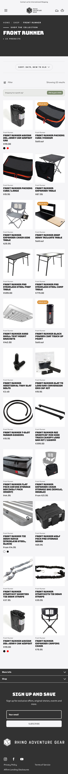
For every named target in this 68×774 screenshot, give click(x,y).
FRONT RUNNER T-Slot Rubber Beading (16, 433)
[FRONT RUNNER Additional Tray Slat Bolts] (18, 362)
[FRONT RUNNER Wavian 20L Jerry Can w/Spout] (18, 620)
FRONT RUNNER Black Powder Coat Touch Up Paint (49, 336)
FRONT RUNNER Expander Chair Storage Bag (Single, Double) (48, 488)
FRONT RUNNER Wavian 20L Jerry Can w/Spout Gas (17, 138)
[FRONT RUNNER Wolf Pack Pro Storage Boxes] (50, 516)
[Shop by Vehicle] (57, 10)
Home (6, 23)
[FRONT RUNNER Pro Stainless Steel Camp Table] (50, 264)
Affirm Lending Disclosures (16, 769)
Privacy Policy (10, 764)
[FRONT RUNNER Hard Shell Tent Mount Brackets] (18, 313)
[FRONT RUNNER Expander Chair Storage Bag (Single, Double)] (50, 464)
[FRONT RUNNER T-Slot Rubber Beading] (18, 412)
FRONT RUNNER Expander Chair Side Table (16, 237)
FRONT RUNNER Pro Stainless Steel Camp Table (49, 287)
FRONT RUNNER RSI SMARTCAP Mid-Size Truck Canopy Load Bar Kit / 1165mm (47, 436)
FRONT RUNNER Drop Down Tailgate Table (48, 236)
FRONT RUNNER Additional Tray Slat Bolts (17, 385)
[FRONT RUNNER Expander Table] (50, 168)
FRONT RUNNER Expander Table (45, 189)
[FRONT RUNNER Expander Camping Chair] (50, 620)
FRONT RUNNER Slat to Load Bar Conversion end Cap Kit (49, 385)
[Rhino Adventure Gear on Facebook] (13, 759)
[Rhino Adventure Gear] (34, 10)
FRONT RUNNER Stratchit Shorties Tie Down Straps (16, 594)
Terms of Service (42, 764)
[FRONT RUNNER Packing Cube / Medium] (50, 115)
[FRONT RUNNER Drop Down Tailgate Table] (50, 215)
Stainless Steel (4, 551)
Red (8, 148)
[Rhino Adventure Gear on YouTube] (21, 759)
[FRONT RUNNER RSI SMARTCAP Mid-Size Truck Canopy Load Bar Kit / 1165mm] (50, 412)
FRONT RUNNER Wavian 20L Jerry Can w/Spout (17, 642)
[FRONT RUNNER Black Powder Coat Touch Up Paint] (50, 313)
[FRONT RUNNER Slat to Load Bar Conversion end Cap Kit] (50, 362)
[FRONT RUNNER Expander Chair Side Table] (18, 215)
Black (4, 148)
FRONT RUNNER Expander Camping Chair (47, 643)
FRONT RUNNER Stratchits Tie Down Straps (48, 594)
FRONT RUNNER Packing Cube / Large (17, 189)
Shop (16, 23)
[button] (6, 10)
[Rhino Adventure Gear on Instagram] (5, 759)
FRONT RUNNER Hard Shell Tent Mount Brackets (15, 336)
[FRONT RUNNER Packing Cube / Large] (18, 168)
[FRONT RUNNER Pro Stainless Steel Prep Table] (18, 264)
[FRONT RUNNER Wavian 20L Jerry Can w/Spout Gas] (18, 115)
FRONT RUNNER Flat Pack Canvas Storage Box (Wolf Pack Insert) (16, 488)
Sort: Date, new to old (32, 67)
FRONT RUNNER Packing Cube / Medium (50, 136)
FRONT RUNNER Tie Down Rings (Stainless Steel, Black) (14, 540)
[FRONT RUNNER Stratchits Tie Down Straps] (50, 571)
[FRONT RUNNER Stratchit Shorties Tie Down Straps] (18, 571)
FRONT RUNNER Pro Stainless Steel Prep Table (17, 287)
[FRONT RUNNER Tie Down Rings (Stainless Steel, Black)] (18, 516)
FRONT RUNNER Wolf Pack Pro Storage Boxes (47, 539)
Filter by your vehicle (55, 93)
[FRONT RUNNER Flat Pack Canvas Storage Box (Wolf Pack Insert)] (18, 464)
